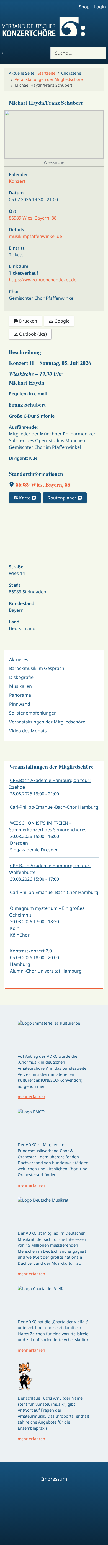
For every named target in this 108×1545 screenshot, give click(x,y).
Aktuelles (18, 659)
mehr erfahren (31, 1096)
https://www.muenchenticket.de (42, 280)
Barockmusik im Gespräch (36, 668)
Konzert (17, 181)
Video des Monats (28, 731)
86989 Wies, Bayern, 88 (43, 485)
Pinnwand (19, 704)
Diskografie (21, 677)
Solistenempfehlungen (33, 713)
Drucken (27, 321)
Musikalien (20, 686)
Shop (84, 7)
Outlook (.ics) (32, 334)
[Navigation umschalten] (5, 53)
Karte (25, 498)
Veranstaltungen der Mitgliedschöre (47, 722)
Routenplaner (63, 498)
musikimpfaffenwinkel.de (35, 236)
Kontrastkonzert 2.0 (31, 951)
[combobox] (78, 53)
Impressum (54, 1478)
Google (61, 321)
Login (100, 7)
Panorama (20, 695)
